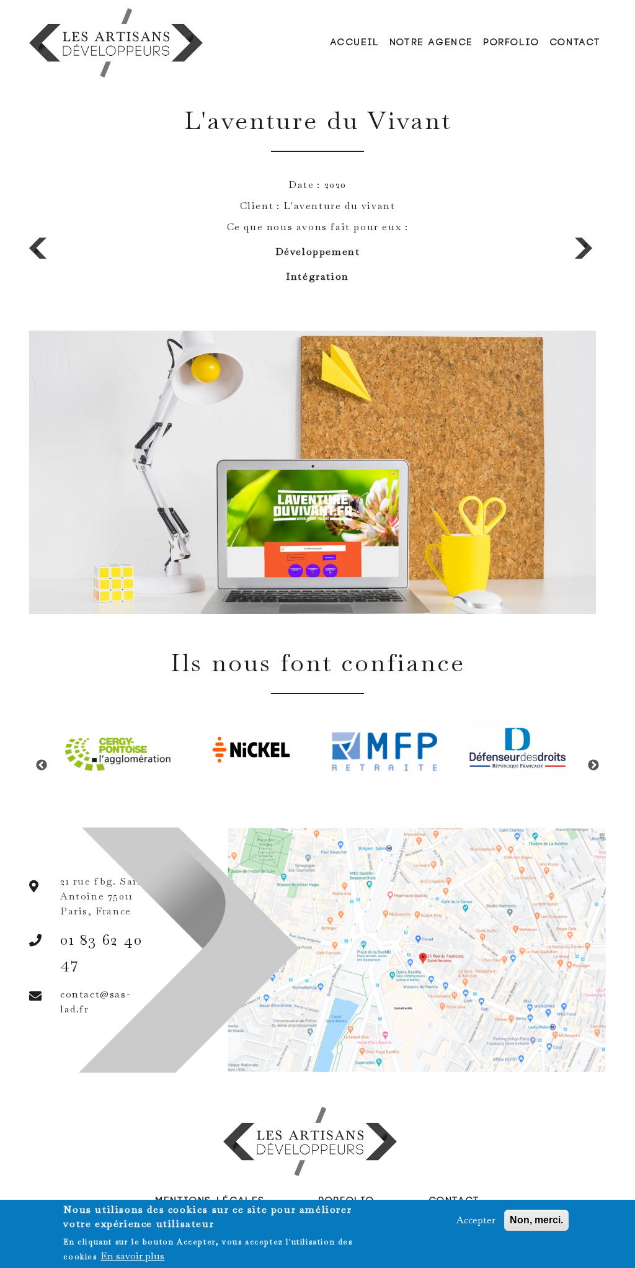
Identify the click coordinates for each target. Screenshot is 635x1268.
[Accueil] (118, 43)
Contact (575, 42)
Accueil (355, 42)
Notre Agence (431, 42)
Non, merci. (536, 1220)
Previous (41, 765)
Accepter (475, 1219)
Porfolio (511, 42)
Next (593, 765)
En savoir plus (132, 1255)
